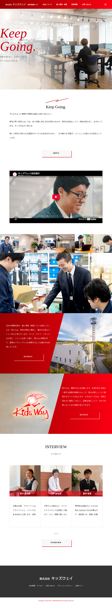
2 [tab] (57, 533)
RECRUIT (84, 415)
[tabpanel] (25, 496)
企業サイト (79, 586)
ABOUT (56, 153)
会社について (47, 4)
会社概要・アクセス (36, 586)
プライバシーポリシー (65, 586)
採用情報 (74, 4)
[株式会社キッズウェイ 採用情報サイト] (21, 4)
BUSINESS (28, 356)
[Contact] (105, 4)
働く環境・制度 (61, 4)
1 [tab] (55, 533)
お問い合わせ (86, 4)
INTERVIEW (56, 542)
